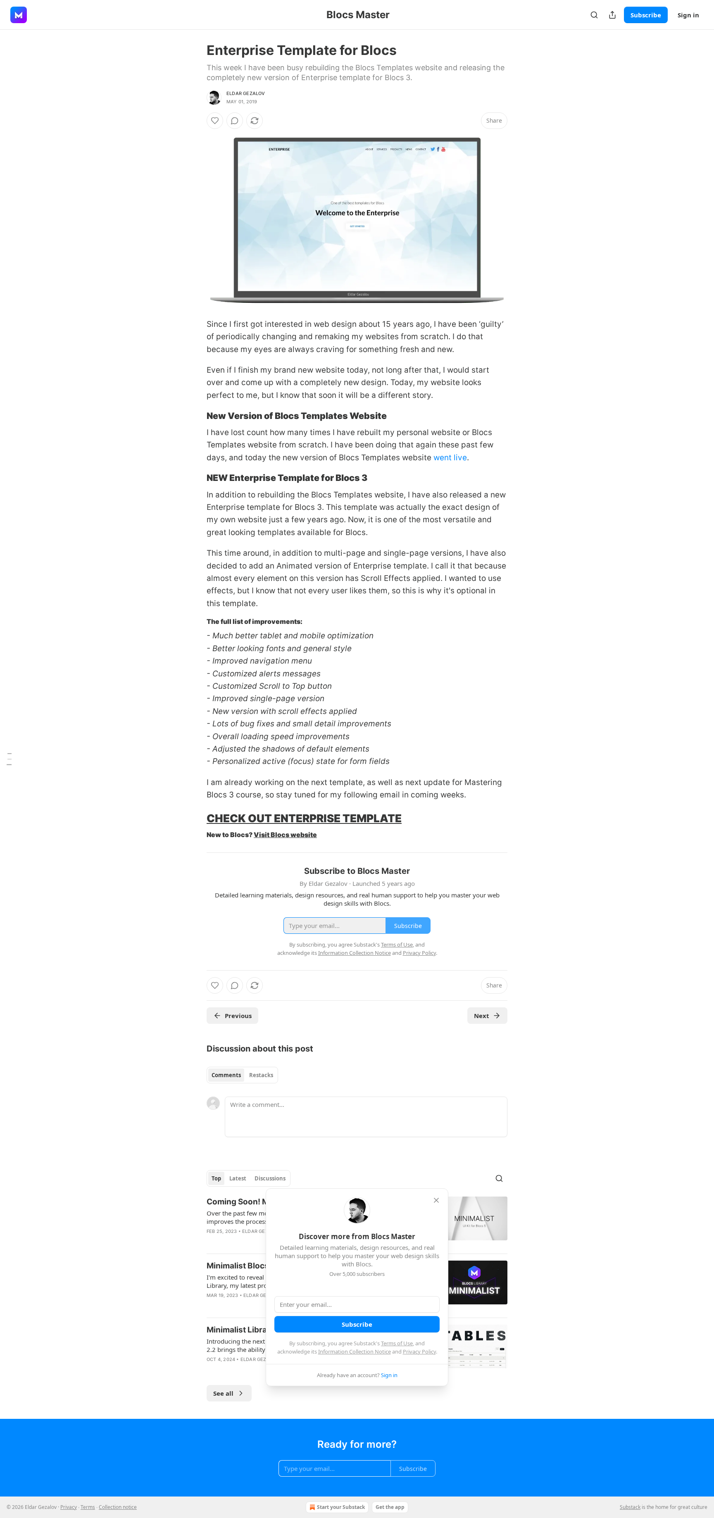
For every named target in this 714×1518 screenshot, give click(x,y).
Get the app (390, 1507)
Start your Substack (341, 1507)
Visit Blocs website (285, 835)
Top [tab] (216, 1178)
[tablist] (242, 1075)
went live (450, 457)
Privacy (68, 1507)
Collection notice (118, 1507)
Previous (238, 1015)
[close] (436, 1200)
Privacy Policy (419, 1351)
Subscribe (646, 15)
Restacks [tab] (261, 1075)
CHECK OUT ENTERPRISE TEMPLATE (304, 818)
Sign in (688, 15)
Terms (88, 1507)
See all (223, 1393)
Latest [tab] (237, 1178)
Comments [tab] (226, 1075)
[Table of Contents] (9, 759)
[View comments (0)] (234, 120)
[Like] (215, 120)
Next (481, 1015)
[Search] (594, 15)
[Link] (195, 415)
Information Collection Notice (354, 1351)
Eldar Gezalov (245, 93)
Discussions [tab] (270, 1178)
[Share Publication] (612, 15)
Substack (630, 1507)
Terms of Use (397, 1343)
